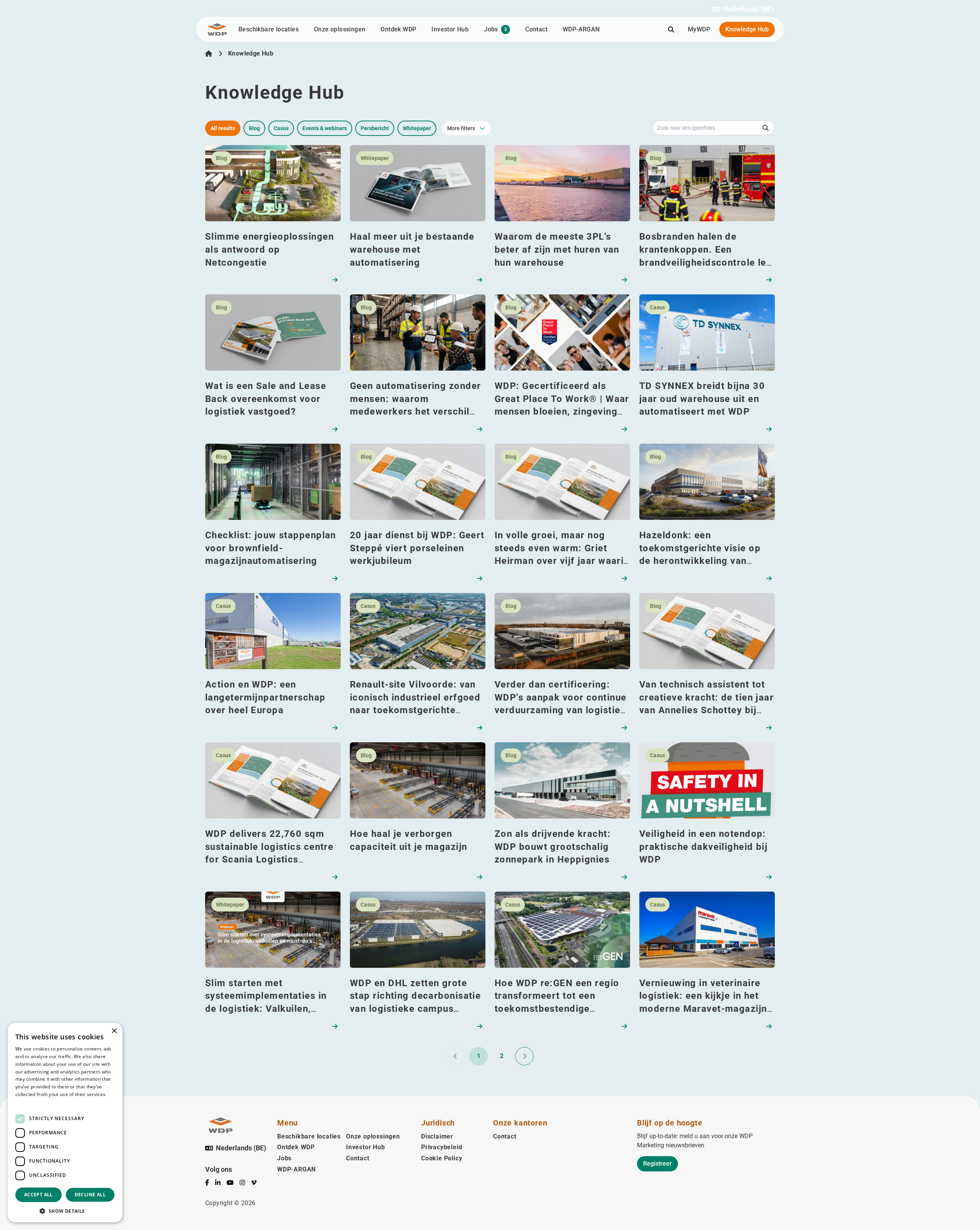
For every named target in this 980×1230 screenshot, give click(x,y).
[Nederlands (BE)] (208, 53)
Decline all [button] (90, 1194)
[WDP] (217, 29)
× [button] (114, 1031)
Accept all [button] (38, 1194)
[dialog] (65, 1122)
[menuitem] (210, 1184)
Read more (27, 1102)
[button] (742, 9)
